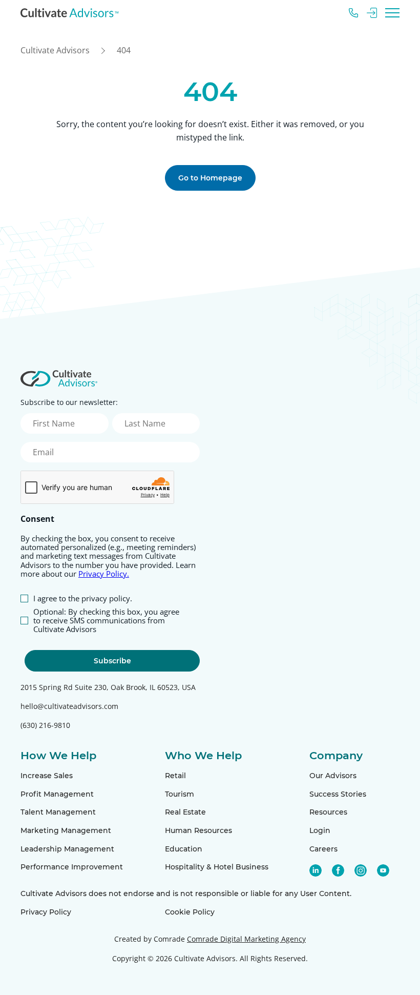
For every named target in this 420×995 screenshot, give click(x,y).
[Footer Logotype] (58, 378)
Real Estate (185, 812)
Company (336, 755)
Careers (323, 849)
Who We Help (203, 755)
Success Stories (337, 794)
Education (183, 849)
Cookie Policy (190, 912)
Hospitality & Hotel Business (216, 866)
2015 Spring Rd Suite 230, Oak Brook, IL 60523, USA (108, 687)
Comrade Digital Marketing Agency (246, 939)
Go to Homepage (210, 177)
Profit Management (57, 794)
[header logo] (69, 12)
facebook (338, 870)
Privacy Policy (45, 912)
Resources (328, 812)
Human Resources (198, 830)
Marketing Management (65, 830)
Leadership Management (67, 849)
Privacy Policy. (103, 573)
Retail (175, 775)
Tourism (179, 794)
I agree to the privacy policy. (82, 598)
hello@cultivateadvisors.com (69, 706)
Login (319, 830)
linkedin (315, 870)
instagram (360, 870)
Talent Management (58, 812)
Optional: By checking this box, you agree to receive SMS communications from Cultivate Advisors (106, 620)
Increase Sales (46, 775)
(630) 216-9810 (45, 725)
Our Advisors (332, 775)
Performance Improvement (71, 866)
